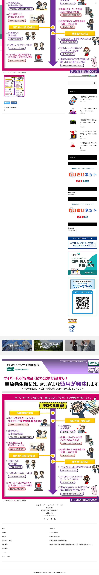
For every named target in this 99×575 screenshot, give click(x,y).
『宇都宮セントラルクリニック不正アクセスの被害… (88, 145)
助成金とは (71, 228)
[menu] (96, 2)
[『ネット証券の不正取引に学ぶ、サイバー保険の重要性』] (73, 135)
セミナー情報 (6, 556)
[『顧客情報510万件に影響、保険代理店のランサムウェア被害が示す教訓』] (73, 123)
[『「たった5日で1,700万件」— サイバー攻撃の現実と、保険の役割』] (73, 112)
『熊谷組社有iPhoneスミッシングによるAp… (88, 98)
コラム (4, 552)
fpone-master (13, 107)
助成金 (4, 536)
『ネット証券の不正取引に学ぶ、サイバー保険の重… (88, 134)
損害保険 (4, 548)
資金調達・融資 (6, 540)
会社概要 (52, 528)
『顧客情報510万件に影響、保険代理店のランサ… (88, 122)
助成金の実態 (71, 192)
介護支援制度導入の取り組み (58, 540)
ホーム (4, 528)
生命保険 (4, 544)
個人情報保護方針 (55, 536)
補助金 (4, 532)
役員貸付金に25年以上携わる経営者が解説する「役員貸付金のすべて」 (71, 544)
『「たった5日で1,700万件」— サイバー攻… (88, 110)
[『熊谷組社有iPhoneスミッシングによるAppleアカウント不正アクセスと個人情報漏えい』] (73, 100)
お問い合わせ (54, 532)
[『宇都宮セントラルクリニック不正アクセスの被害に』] (73, 146)
